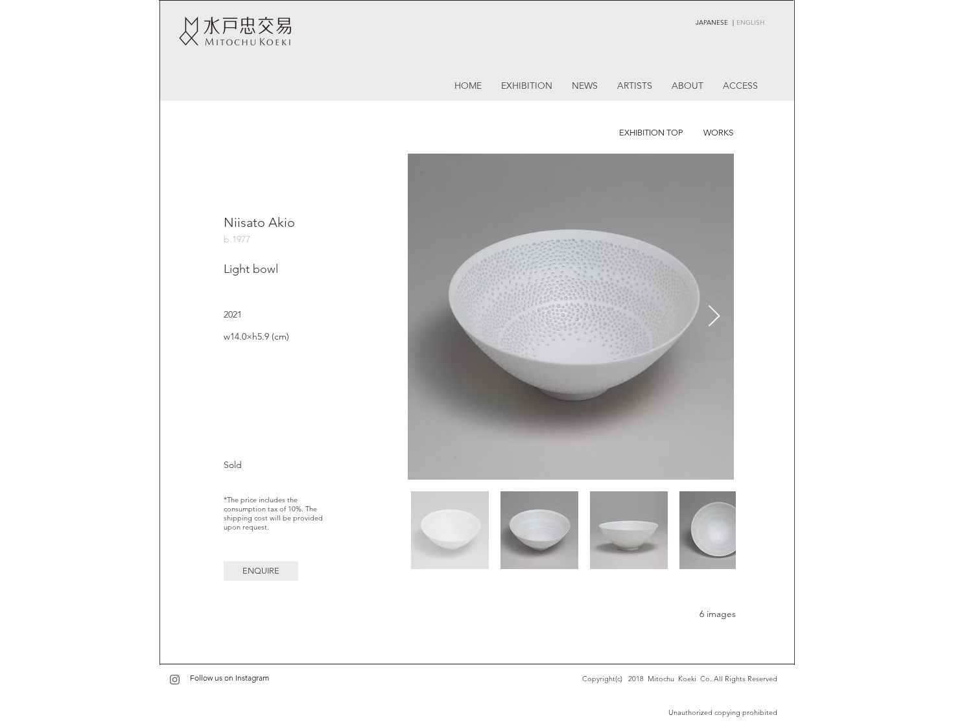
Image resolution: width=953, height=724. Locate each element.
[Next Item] (714, 317)
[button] (261, 571)
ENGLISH (750, 22)
